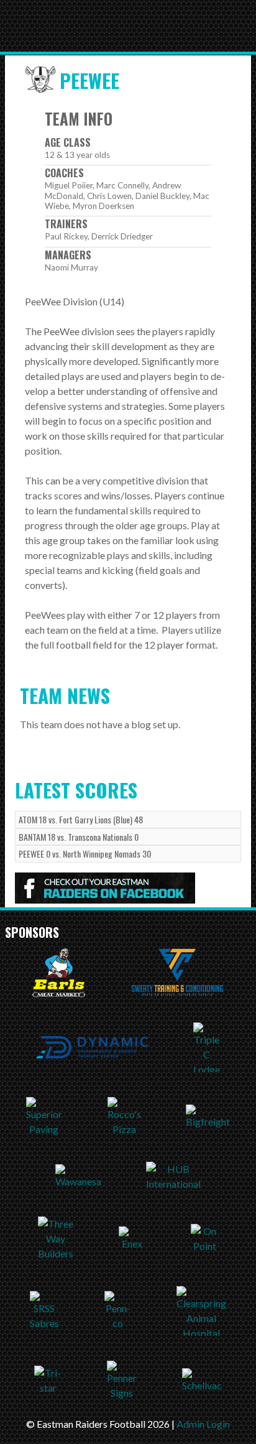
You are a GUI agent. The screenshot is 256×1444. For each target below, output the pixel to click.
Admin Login (203, 1424)
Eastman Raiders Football (82, 25)
